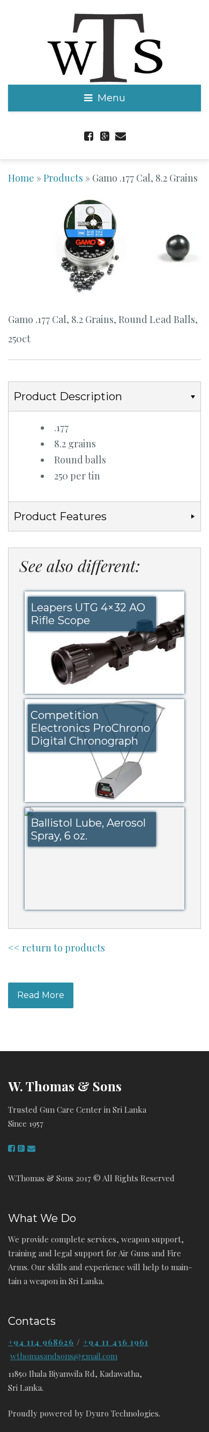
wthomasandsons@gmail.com (63, 1356)
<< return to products (56, 947)
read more (40, 995)
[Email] (120, 133)
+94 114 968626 (41, 1342)
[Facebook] (88, 133)
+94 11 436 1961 (115, 1342)
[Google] (104, 133)
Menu (111, 98)
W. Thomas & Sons (65, 1085)
